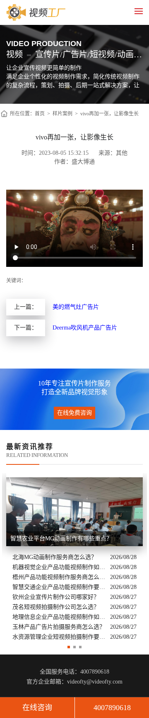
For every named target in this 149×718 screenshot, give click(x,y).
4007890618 (112, 707)
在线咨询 (37, 707)
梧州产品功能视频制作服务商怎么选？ (59, 577)
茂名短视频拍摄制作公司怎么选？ (55, 607)
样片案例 (62, 114)
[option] (74, 557)
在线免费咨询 (74, 413)
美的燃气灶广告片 (76, 307)
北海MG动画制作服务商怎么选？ (54, 557)
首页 (40, 114)
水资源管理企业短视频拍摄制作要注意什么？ (59, 637)
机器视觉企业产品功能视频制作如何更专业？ (59, 567)
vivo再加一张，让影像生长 (109, 114)
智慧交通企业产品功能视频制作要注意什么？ (59, 587)
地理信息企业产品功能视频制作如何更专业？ (59, 617)
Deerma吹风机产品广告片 (85, 328)
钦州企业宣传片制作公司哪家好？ (55, 597)
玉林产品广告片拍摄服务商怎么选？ (58, 627)
